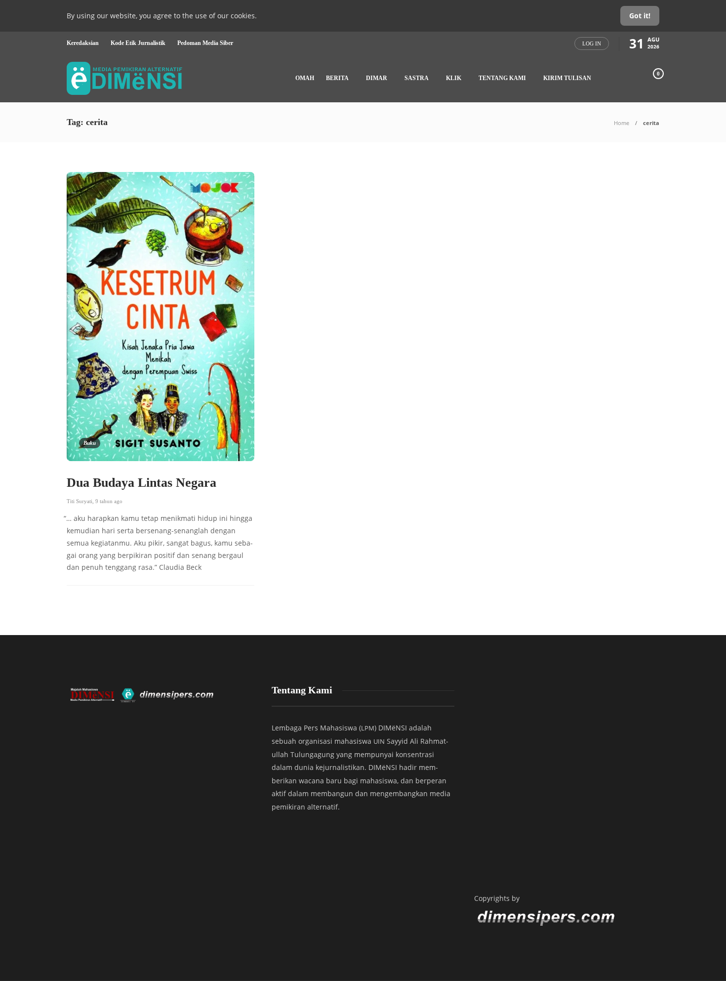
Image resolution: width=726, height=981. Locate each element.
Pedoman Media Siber (205, 43)
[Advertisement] (565, 780)
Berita (337, 78)
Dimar (376, 78)
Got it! (639, 15)
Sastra (416, 78)
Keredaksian (83, 43)
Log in (591, 43)
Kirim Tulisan (567, 78)
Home (621, 123)
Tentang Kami (502, 78)
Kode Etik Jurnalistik (138, 43)
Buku (89, 443)
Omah (304, 78)
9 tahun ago (108, 501)
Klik (453, 78)
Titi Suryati (79, 501)
